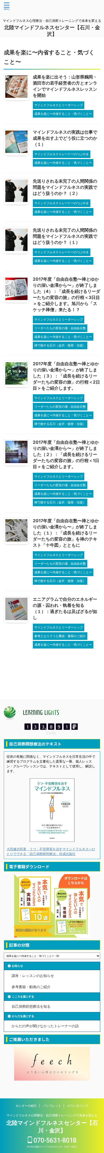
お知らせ (17, 966)
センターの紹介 (26, 1106)
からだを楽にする (23, 1016)
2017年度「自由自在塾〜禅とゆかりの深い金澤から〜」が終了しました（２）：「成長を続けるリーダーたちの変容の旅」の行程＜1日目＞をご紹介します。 (66, 454)
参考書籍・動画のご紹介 (31, 987)
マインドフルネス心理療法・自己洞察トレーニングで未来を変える (52, 1115)
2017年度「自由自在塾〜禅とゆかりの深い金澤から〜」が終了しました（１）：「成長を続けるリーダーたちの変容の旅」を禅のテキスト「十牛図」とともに (66, 533)
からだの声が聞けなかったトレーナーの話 (45, 1026)
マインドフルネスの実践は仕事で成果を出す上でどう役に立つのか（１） (65, 138)
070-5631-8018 (54, 1140)
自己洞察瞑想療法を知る (31, 1006)
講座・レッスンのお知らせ (33, 975)
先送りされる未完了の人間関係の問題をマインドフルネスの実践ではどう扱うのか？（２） (65, 187)
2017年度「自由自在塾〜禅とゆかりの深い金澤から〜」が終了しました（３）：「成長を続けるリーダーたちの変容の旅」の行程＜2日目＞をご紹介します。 (66, 376)
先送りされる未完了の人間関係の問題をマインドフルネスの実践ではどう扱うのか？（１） (65, 236)
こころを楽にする (23, 996)
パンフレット (52, 1106)
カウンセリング (77, 1106)
